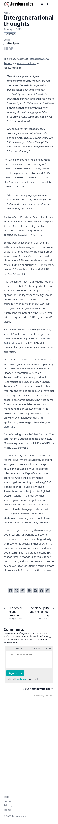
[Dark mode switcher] (48, 4)
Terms (7, 809)
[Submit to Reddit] (35, 590)
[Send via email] (47, 590)
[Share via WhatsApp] (22, 590)
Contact (8, 801)
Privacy (8, 805)
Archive (7, 12)
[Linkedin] (6, 47)
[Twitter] (11, 47)
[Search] (42, 4)
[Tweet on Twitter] (16, 590)
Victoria (8, 426)
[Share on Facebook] (41, 590)
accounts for (22, 491)
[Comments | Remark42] (29, 672)
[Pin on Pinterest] (29, 590)
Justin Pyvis (11, 43)
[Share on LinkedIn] (10, 590)
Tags (6, 796)
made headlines (26, 63)
